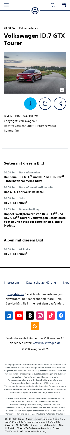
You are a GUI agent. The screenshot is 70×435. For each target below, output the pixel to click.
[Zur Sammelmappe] (63, 5)
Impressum (11, 282)
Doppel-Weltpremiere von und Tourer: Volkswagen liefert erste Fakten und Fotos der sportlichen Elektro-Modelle (35, 219)
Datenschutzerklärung (41, 282)
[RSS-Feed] (35, 326)
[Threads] (30, 315)
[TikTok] (51, 315)
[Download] (30, 103)
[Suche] (53, 5)
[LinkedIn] (9, 315)
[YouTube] (19, 315)
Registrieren (16, 294)
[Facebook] (61, 315)
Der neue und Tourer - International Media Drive (34, 179)
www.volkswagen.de (46, 343)
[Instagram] (40, 315)
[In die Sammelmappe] (45, 103)
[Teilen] (60, 103)
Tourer (16, 203)
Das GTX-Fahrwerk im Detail (24, 192)
